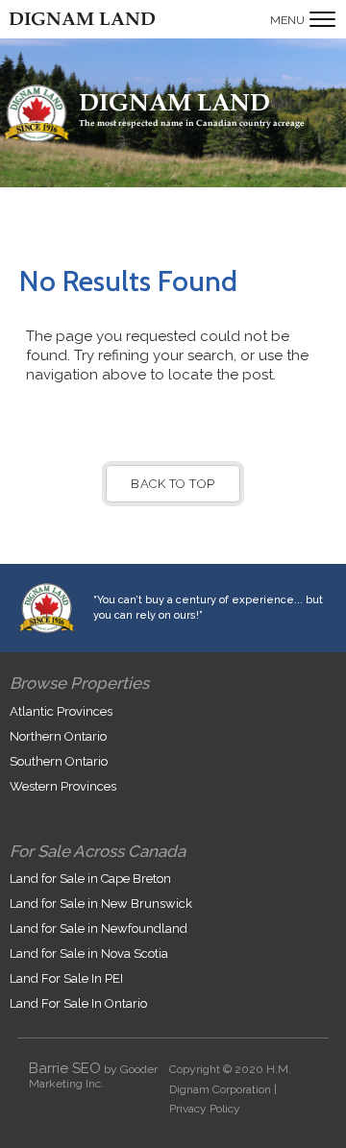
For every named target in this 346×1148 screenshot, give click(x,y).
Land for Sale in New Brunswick (101, 903)
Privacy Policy (204, 1108)
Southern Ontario (59, 761)
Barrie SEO (65, 1068)
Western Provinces (63, 786)
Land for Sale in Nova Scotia (89, 953)
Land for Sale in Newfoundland (98, 928)
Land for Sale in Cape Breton (90, 878)
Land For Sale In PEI (66, 978)
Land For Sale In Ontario (78, 1003)
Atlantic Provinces (61, 711)
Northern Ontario (58, 736)
